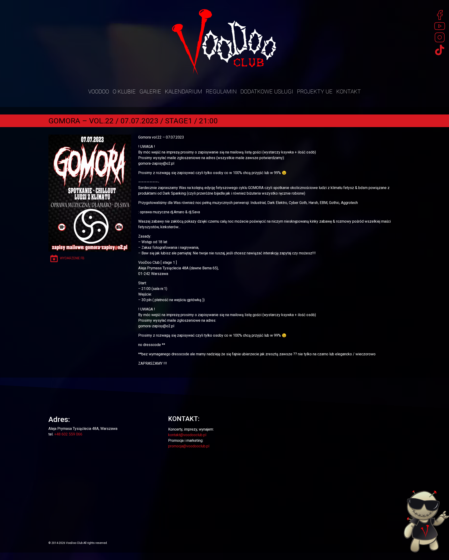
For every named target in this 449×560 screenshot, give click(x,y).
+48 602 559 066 (68, 434)
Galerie (150, 91)
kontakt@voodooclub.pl (187, 435)
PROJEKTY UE (315, 91)
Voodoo (98, 91)
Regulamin (221, 91)
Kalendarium (183, 91)
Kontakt (348, 91)
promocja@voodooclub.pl (188, 446)
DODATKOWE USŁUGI (266, 91)
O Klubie (124, 91)
